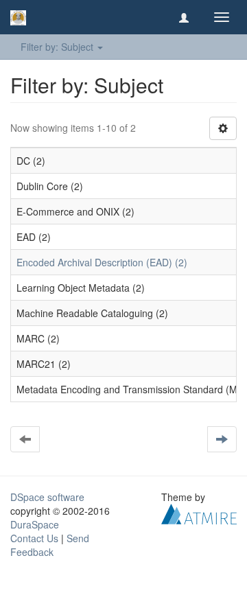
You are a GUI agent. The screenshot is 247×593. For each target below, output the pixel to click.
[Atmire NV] (199, 513)
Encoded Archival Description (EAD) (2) (101, 262)
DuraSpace (34, 524)
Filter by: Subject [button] (58, 47)
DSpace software (47, 497)
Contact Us (34, 538)
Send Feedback (49, 545)
